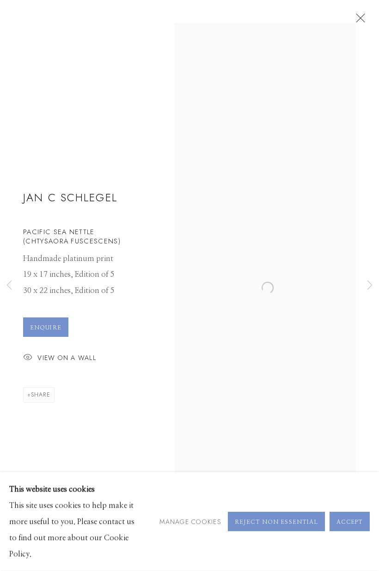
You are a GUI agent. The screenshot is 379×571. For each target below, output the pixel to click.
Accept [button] (349, 522)
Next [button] (370, 285)
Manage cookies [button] (190, 521)
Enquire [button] (45, 327)
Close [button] (358, 21)
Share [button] (40, 395)
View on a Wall (66, 357)
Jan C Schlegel (70, 197)
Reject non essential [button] (276, 522)
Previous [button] (9, 285)
